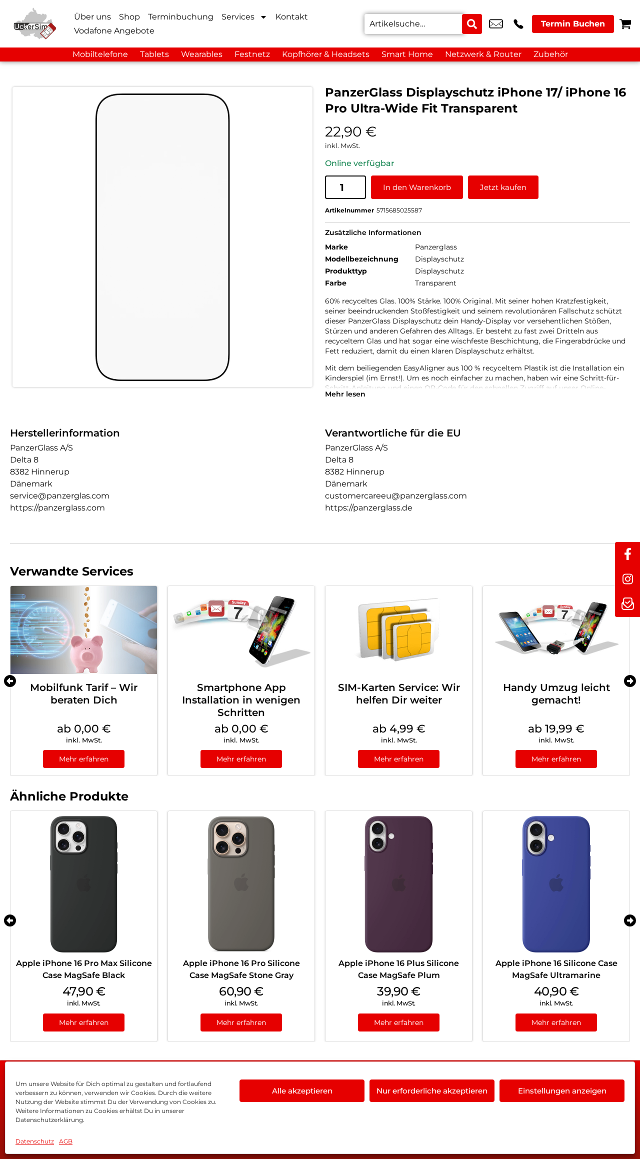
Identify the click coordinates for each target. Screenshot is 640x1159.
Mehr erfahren (83, 759)
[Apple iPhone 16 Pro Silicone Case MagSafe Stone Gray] (241, 884)
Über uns (92, 17)
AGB (65, 1141)
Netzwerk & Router (483, 54)
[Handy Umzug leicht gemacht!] (556, 630)
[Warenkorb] (625, 24)
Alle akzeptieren (302, 1091)
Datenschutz (35, 1141)
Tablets (154, 54)
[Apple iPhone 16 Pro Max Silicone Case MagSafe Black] (84, 884)
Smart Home (407, 54)
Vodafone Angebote (114, 31)
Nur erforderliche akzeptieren (432, 1091)
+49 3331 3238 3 (518, 24)
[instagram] (627, 579)
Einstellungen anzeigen (562, 1091)
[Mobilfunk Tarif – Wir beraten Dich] (83, 630)
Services (238, 17)
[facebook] (627, 554)
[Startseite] (35, 23)
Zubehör (551, 54)
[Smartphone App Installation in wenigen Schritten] (241, 630)
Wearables (201, 54)
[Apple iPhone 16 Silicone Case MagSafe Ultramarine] (556, 884)
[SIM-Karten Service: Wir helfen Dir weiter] (399, 630)
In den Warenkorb (417, 187)
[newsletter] (627, 604)
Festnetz (252, 54)
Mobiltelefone (100, 54)
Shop (129, 17)
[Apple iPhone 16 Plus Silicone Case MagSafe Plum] (398, 884)
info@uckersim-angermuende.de (496, 24)
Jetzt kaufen (503, 187)
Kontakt (292, 17)
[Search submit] (472, 24)
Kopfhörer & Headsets (326, 54)
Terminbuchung (181, 17)
